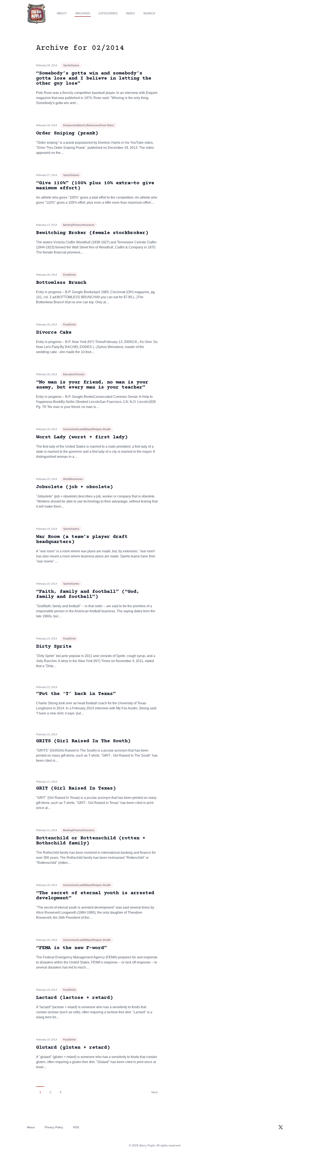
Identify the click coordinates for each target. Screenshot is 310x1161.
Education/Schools (74, 374)
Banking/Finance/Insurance (78, 225)
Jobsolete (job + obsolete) (74, 487)
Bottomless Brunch (61, 283)
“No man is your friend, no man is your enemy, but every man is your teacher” (92, 384)
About (62, 13)
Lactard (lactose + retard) (74, 998)
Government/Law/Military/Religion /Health (87, 429)
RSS (76, 1127)
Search (149, 13)
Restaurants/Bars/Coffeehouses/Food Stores (88, 125)
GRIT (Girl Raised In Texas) (76, 788)
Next (154, 1092)
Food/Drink (69, 274)
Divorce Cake (53, 332)
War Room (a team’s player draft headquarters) (82, 539)
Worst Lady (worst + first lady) (82, 437)
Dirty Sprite (53, 646)
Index (130, 13)
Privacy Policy (54, 1127)
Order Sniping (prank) (67, 133)
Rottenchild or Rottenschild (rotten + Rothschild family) (90, 840)
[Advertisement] (236, 76)
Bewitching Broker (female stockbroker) (92, 233)
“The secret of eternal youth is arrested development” (95, 895)
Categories (107, 13)
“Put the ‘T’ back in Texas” (76, 694)
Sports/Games (71, 65)
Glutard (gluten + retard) (73, 1047)
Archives (82, 13)
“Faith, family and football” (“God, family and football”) (87, 594)
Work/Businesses (73, 479)
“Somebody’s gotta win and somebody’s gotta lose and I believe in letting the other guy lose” (93, 78)
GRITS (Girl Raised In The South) (83, 741)
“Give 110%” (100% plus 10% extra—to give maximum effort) (95, 185)
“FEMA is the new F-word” (71, 948)
